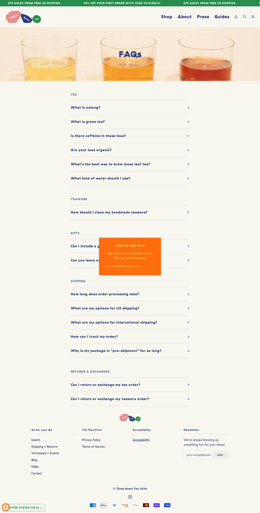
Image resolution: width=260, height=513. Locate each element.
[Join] (150, 266)
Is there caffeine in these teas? (98, 136)
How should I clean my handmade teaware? (109, 212)
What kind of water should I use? (100, 178)
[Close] (156, 244)
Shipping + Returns (44, 446)
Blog (34, 460)
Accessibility (141, 440)
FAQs (35, 466)
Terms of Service (93, 446)
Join (220, 455)
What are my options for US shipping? (105, 308)
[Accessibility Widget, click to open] (6, 507)
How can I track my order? (94, 336)
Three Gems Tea (127, 488)
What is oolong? (85, 107)
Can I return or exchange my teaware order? (110, 399)
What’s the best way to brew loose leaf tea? (110, 164)
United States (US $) (23, 507)
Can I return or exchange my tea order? (105, 385)
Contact (36, 473)
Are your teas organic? (91, 150)
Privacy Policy (91, 440)
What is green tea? (88, 121)
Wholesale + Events (45, 453)
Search (35, 440)
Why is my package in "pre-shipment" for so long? (116, 351)
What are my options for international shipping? (114, 322)
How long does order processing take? (105, 294)
